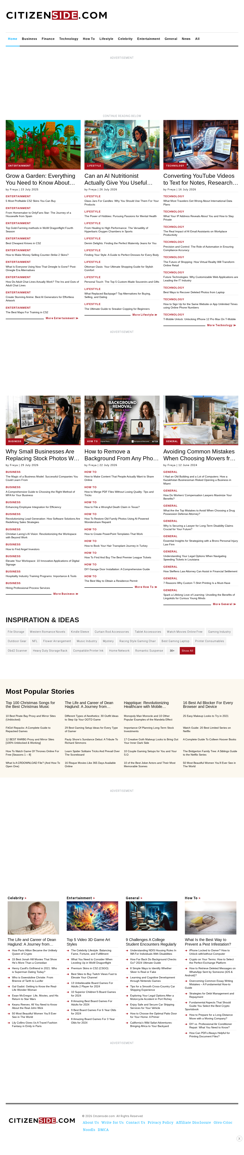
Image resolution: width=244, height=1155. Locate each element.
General (171, 38)
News (186, 38)
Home (12, 38)
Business (29, 38)
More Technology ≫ (221, 325)
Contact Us (135, 1122)
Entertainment (148, 38)
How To (89, 38)
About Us (91, 1122)
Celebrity (125, 38)
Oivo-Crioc (223, 1122)
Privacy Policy (160, 1122)
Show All (187, 650)
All (197, 38)
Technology (68, 38)
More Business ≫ (66, 593)
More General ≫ (224, 604)
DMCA (103, 1129)
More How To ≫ (146, 586)
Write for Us (112, 1122)
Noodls (89, 1129)
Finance (48, 38)
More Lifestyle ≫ (144, 314)
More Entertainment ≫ (62, 318)
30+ (172, 650)
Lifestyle (106, 38)
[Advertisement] (122, 87)
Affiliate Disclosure (193, 1122)
